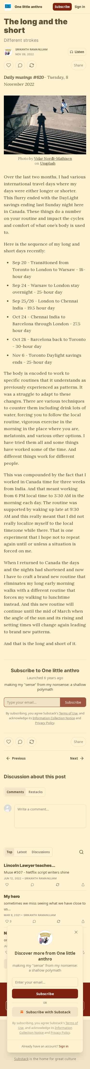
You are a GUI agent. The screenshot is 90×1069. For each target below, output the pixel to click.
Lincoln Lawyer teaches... (29, 865)
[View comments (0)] (20, 65)
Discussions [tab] (41, 852)
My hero (12, 896)
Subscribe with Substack (48, 1011)
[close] (76, 932)
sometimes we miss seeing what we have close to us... (45, 906)
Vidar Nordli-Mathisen (53, 158)
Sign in (80, 7)
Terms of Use (68, 713)
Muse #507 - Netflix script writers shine (36, 872)
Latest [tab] (22, 852)
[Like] (8, 65)
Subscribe (62, 7)
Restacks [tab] (35, 792)
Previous (18, 758)
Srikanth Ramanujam (31, 49)
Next (74, 758)
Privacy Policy (60, 1032)
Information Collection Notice (54, 718)
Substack (21, 1059)
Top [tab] (9, 852)
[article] (45, 875)
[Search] (81, 852)
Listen (79, 52)
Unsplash (47, 163)
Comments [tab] (15, 792)
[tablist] (24, 792)
